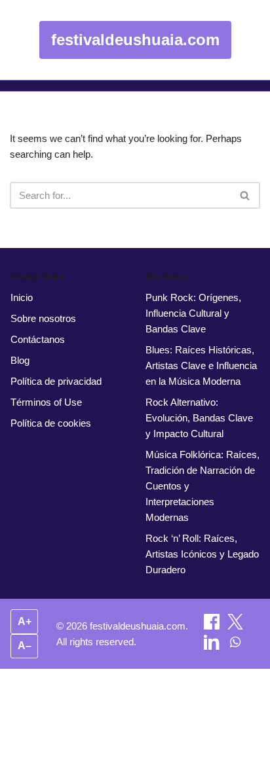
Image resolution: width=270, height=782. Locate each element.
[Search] (245, 195)
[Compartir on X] (235, 625)
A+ (24, 621)
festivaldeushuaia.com (135, 39)
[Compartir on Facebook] (213, 625)
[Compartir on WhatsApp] (235, 646)
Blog (19, 360)
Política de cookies (50, 423)
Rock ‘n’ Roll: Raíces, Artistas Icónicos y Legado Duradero (202, 554)
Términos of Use (46, 402)
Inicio (21, 297)
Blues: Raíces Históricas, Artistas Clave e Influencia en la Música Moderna (201, 365)
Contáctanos (37, 339)
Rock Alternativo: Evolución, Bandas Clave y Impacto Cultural (199, 418)
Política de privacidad (56, 381)
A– (24, 645)
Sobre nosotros (43, 318)
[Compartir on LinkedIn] (213, 646)
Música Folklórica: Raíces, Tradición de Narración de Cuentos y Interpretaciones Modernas (202, 486)
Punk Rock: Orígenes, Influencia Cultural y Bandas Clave (193, 313)
